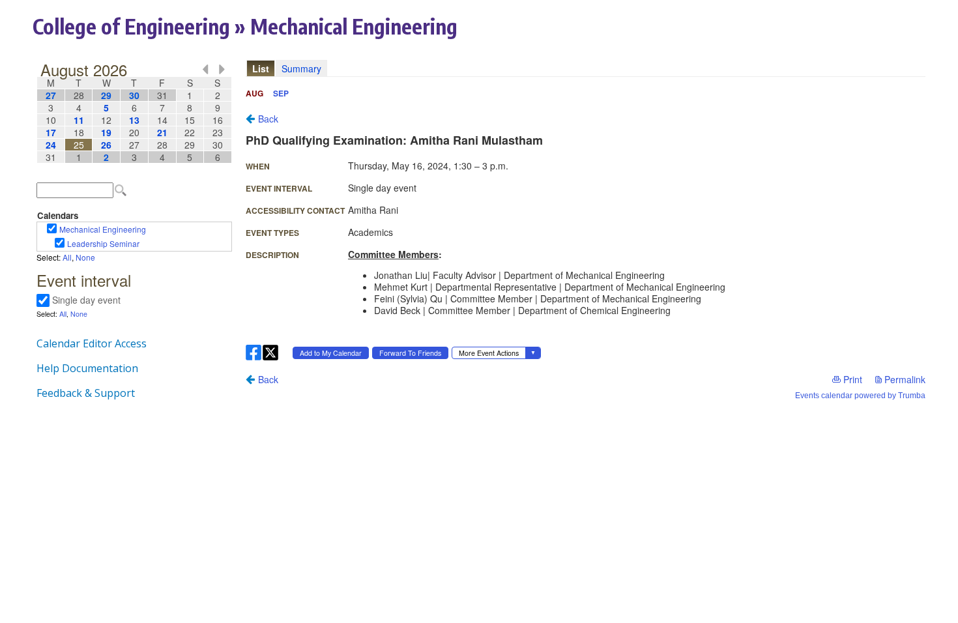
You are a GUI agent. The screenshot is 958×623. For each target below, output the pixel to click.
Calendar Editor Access (91, 343)
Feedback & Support (85, 393)
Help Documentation (87, 368)
